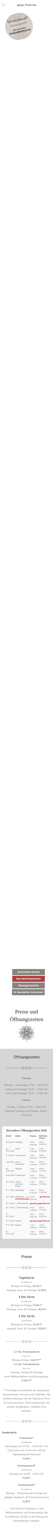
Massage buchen (28, 985)
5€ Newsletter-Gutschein (28, 992)
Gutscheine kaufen (28, 971)
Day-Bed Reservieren (28, 978)
